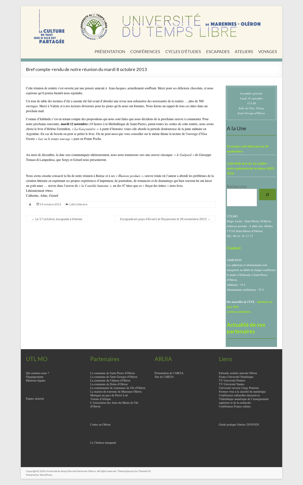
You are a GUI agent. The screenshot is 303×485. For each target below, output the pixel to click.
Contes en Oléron (100, 424)
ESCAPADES (218, 51)
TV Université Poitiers (232, 380)
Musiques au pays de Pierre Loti (109, 395)
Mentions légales (35, 380)
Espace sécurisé (35, 398)
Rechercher (237, 186)
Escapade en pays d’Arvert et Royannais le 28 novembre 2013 (165, 219)
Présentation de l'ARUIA (169, 373)
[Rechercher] (267, 194)
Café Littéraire (78, 204)
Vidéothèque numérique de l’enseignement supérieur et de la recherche (244, 401)
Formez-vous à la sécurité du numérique (242, 391)
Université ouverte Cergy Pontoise (239, 388)
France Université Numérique (236, 377)
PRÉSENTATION (110, 51)
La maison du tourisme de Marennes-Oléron (116, 391)
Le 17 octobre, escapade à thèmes (56, 219)
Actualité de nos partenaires (246, 328)
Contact (234, 248)
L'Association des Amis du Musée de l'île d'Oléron (114, 404)
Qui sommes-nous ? (37, 373)
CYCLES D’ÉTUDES (183, 51)
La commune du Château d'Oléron (110, 380)
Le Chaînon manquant (103, 442)
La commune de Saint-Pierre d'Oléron (112, 373)
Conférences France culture (235, 406)
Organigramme (34, 377)
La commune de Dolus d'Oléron (109, 384)
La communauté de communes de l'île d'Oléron (117, 388)
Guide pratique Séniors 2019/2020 (239, 424)
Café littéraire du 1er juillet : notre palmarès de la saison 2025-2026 (251, 168)
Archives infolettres (239, 311)
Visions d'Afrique (100, 399)
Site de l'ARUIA (164, 377)
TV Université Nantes (231, 384)
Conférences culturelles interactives (239, 395)
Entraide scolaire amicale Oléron (238, 373)
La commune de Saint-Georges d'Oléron (113, 377)
